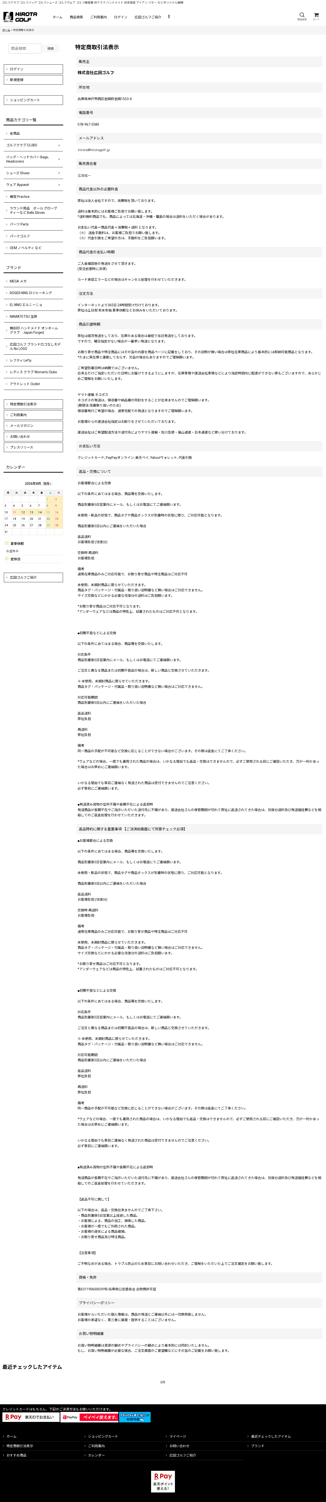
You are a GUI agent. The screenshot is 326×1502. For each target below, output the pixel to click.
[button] (302, 16)
